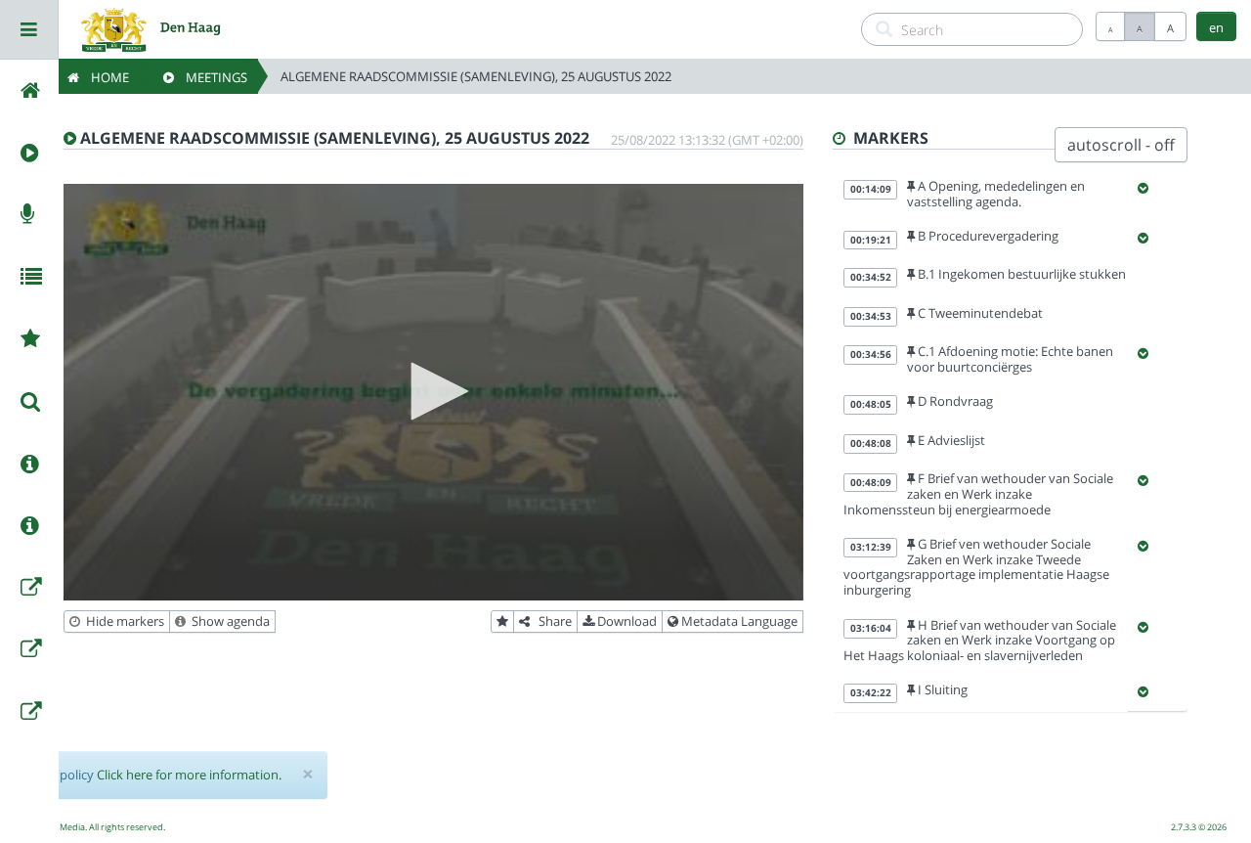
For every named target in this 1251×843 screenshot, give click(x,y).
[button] (433, 391)
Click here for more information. (189, 774)
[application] (433, 392)
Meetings (210, 77)
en (1216, 27)
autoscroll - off (1121, 144)
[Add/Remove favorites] (502, 622)
